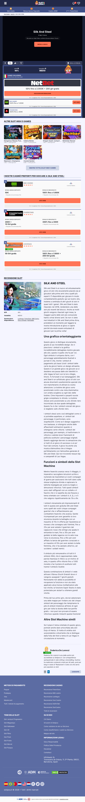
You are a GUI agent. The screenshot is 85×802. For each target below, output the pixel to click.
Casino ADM (53, 11)
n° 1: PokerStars (72, 11)
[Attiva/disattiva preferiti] (79, 3)
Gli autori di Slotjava (51, 723)
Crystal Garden (29, 161)
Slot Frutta (8, 740)
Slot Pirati (7, 737)
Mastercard (8, 700)
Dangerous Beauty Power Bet (14, 141)
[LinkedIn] (48, 671)
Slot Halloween (9, 726)
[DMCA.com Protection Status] (59, 772)
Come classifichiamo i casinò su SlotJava (58, 730)
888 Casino (35, 318)
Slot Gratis (10, 11)
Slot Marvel (8, 744)
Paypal (6, 689)
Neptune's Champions (12, 161)
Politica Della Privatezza (52, 745)
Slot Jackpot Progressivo (13, 719)
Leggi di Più (75, 672)
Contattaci (47, 752)
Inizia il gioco (42, 44)
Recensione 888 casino (52, 693)
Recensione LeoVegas (52, 697)
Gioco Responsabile (51, 742)
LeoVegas (21, 318)
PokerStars (27, 318)
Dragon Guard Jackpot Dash (53, 141)
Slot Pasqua (8, 748)
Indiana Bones (29, 141)
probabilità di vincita (64, 799)
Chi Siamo (47, 719)
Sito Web (77, 102)
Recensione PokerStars (52, 689)
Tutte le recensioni (50, 711)
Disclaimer (47, 749)
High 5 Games (43, 35)
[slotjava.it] (40, 3)
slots (12, 14)
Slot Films (7, 733)
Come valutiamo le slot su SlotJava (56, 726)
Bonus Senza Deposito (31, 11)
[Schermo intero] (5, 63)
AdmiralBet (30, 320)
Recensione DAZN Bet (52, 704)
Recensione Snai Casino (52, 700)
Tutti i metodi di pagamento (14, 704)
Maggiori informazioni (42, 93)
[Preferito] (21, 63)
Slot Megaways (9, 723)
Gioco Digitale (22, 320)
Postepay (7, 693)
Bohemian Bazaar (69, 141)
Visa (5, 697)
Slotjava (7, 14)
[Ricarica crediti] (10, 63)
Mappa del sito (49, 733)
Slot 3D (6, 730)
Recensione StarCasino (52, 707)
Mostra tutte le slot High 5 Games (42, 168)
